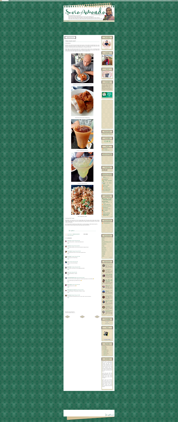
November (105, 351)
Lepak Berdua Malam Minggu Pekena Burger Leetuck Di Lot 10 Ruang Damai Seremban (108, 280)
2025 (104, 347)
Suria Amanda (105, 148)
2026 (104, 346)
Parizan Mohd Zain (107, 321)
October (105, 352)
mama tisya (69, 240)
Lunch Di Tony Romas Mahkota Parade (108, 285)
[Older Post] (97, 317)
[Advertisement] (89, 28)
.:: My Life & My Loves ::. (107, 204)
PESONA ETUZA (105, 201)
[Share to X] (85, 234)
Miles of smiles (105, 186)
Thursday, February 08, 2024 (75, 240)
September (105, 353)
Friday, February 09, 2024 (73, 272)
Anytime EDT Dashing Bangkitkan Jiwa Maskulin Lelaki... (108, 301)
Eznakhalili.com (105, 179)
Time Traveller (69, 251)
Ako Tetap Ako (105, 210)
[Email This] (83, 234)
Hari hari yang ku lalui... (107, 208)
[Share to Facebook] (86, 234)
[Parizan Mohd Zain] (107, 322)
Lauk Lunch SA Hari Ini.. (108, 269)
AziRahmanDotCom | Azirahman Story (107, 215)
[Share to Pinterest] (87, 234)
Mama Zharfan (69, 284)
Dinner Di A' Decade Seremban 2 (108, 290)
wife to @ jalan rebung (106, 189)
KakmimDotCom (105, 207)
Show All (111, 216)
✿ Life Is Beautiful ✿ (106, 190)
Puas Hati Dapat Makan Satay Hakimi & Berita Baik (108, 274)
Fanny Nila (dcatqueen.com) (72, 277)
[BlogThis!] (84, 234)
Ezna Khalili (69, 256)
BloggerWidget (110, 257)
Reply (68, 248)
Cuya (68, 272)
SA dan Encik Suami (70, 235)
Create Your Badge (107, 323)
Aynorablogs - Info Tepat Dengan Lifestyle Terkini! (107, 199)
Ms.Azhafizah (94, 420)
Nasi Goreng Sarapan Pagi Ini (108, 264)
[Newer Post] (67, 317)
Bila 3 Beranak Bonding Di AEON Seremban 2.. (108, 311)
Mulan (104, 211)
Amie (68, 261)
